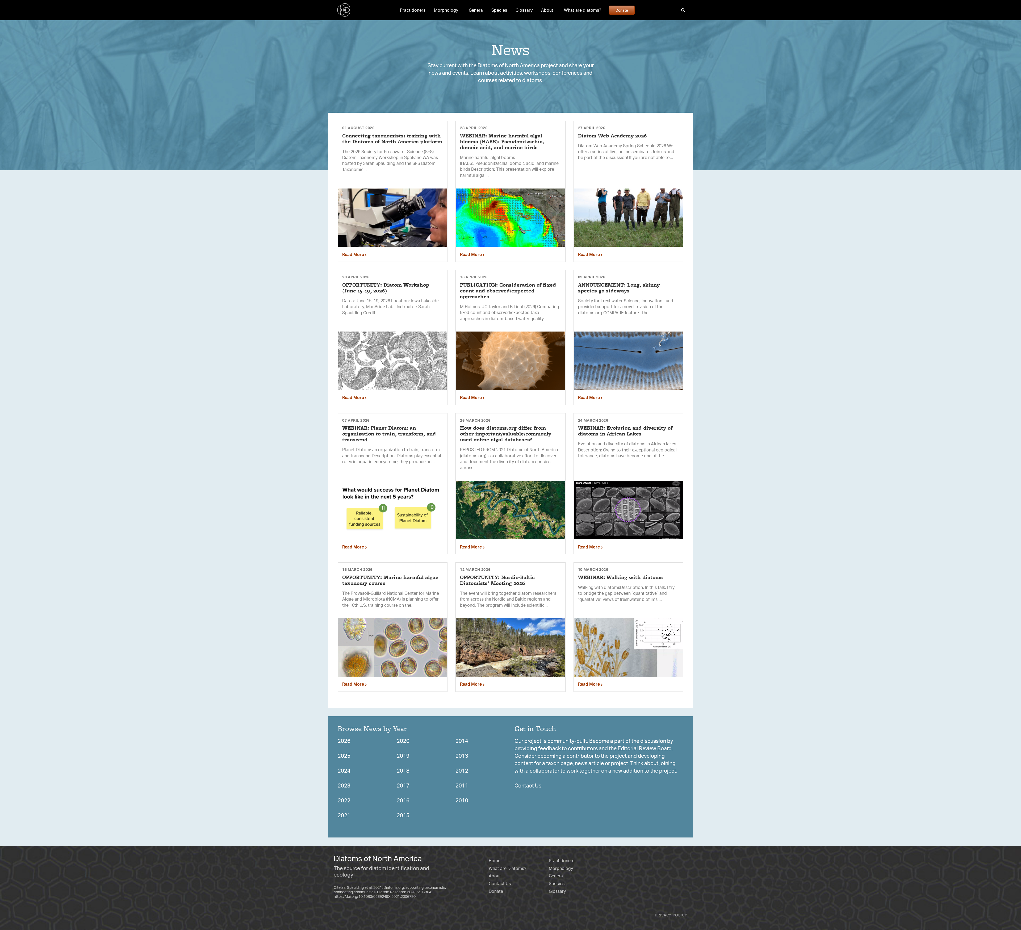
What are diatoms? (582, 10)
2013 (461, 755)
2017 (403, 785)
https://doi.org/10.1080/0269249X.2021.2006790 (375, 896)
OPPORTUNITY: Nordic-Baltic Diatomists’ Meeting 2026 (497, 580)
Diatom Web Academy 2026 (612, 135)
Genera (476, 10)
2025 (344, 755)
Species (499, 10)
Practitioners (412, 10)
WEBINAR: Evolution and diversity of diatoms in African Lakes (625, 430)
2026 (344, 741)
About (547, 10)
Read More (353, 254)
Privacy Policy (671, 915)
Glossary (524, 10)
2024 (344, 770)
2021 (344, 815)
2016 (403, 800)
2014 (461, 741)
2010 (461, 800)
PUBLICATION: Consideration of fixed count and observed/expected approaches (508, 290)
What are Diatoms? (507, 868)
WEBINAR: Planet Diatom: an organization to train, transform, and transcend (389, 433)
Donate (622, 10)
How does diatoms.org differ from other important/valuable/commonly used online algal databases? (505, 433)
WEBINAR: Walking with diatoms (620, 577)
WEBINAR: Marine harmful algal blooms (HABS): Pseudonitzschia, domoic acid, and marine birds (502, 141)
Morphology (446, 10)
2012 (461, 770)
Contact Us (527, 785)
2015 (403, 815)
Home (494, 860)
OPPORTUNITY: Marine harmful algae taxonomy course (390, 580)
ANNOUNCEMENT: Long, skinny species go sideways (619, 287)
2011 (461, 785)
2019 (403, 755)
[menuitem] (413, 10)
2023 (344, 785)
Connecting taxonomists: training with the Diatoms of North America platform (392, 138)
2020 (403, 741)
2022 (344, 800)
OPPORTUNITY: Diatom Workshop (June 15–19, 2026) (385, 287)
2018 (403, 770)
